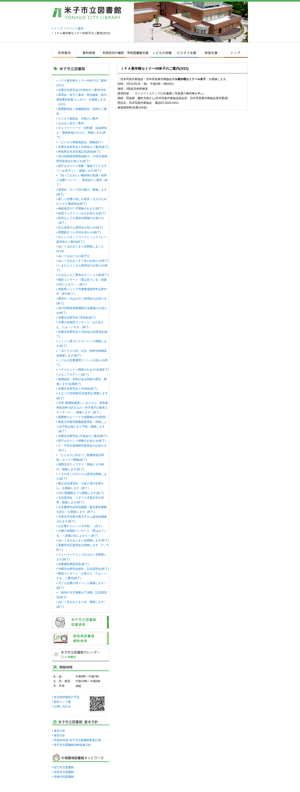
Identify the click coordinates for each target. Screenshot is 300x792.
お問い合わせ (62, 706)
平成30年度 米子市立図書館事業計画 (77, 740)
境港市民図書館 (64, 776)
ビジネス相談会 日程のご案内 (78, 118)
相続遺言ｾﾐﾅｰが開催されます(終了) (80, 208)
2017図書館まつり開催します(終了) (81, 493)
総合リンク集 (62, 701)
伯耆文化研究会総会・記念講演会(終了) (83, 568)
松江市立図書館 (64, 767)
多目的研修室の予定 (67, 697)
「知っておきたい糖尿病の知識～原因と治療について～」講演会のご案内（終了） (82, 180)
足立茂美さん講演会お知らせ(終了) (80, 227)
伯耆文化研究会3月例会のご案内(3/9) (82, 90)
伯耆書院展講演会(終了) (73, 564)
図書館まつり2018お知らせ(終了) (79, 232)
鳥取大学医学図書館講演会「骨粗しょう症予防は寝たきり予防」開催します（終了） (81, 426)
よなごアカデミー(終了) (73, 374)
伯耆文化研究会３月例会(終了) (77, 388)
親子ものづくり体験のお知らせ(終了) (82, 440)
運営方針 (59, 735)
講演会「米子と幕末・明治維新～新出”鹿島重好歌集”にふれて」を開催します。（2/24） (82, 99)
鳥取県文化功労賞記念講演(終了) (79, 151)
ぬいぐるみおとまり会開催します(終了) (83, 540)
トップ (58, 28)
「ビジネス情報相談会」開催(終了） (81, 142)
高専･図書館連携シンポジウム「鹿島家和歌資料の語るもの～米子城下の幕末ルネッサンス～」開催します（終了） (82, 407)
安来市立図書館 (64, 772)
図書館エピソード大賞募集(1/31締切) (82, 417)
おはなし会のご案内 (71, 123)
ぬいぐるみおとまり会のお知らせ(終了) (83, 260)
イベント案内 (74, 28)
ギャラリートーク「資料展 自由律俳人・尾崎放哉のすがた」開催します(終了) (81, 132)
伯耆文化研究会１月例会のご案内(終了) (83, 147)
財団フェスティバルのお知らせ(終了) (82, 213)
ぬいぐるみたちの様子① (74, 256)
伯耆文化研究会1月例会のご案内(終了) (83, 436)
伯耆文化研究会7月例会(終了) (77, 317)
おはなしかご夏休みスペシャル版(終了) (83, 274)
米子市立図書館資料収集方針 (72, 744)
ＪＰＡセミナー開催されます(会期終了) (83, 369)
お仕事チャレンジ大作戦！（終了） (81, 526)
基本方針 (59, 730)
